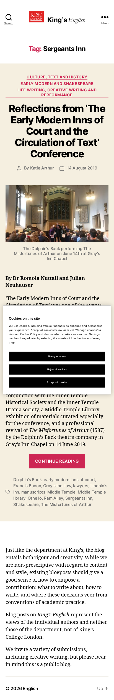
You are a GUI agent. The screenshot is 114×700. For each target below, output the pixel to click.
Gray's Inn (52, 485)
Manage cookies (57, 356)
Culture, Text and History (57, 77)
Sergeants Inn (78, 498)
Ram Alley (53, 498)
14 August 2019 (82, 168)
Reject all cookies (57, 369)
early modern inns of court (69, 479)
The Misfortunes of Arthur (66, 504)
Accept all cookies (57, 382)
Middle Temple (61, 492)
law (67, 485)
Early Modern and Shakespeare (56, 83)
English (30, 688)
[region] (57, 349)
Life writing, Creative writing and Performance (57, 92)
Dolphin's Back (27, 479)
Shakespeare (26, 504)
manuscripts (33, 492)
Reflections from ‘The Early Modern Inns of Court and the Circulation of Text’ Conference (57, 131)
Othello (35, 498)
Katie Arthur (42, 168)
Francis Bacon (27, 485)
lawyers (80, 485)
